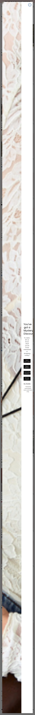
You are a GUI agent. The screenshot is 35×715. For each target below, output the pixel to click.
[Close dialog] (29, 4)
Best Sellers (27, 366)
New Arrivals (27, 360)
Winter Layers (27, 378)
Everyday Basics (27, 372)
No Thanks (27, 384)
